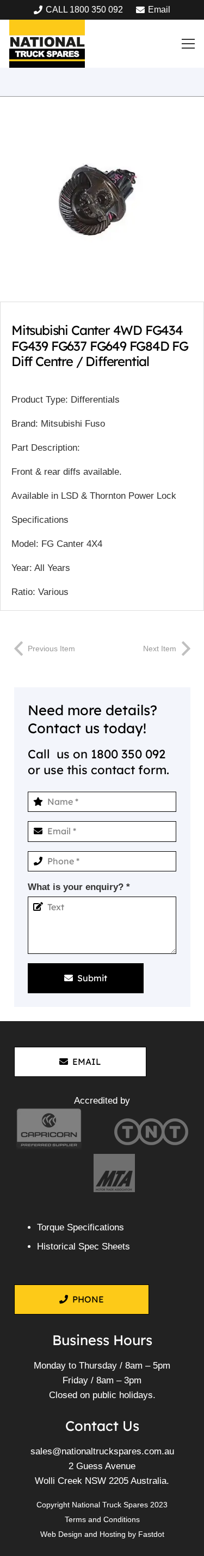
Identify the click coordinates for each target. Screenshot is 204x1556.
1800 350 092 (128, 754)
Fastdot (151, 1534)
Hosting (113, 1534)
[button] (188, 43)
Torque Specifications (80, 1227)
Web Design (61, 1534)
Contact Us (102, 1425)
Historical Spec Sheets (83, 1246)
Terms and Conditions (102, 1519)
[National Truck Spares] (47, 44)
